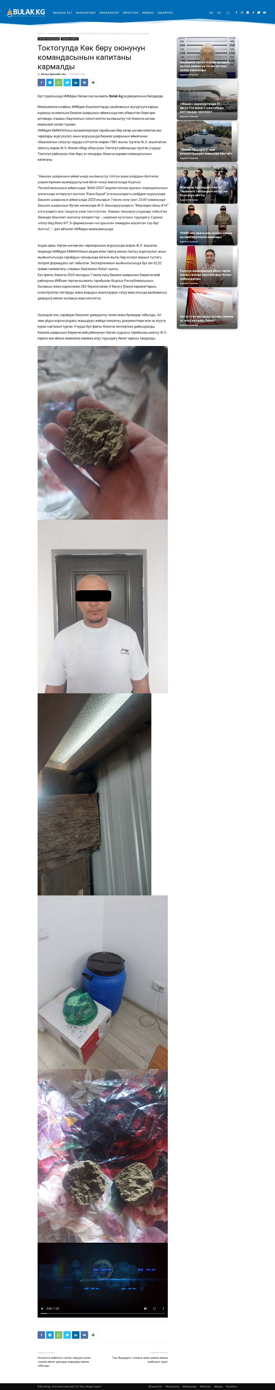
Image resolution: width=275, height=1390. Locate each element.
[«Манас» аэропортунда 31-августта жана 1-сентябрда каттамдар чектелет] (207, 95)
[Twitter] (259, 13)
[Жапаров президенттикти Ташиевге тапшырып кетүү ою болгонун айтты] (207, 183)
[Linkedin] (76, 82)
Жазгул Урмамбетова (53, 74)
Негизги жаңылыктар (59, 33)
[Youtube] (264, 13)
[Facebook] (236, 13)
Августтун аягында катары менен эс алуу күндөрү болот (206, 318)
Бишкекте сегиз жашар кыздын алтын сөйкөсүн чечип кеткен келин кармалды (205, 66)
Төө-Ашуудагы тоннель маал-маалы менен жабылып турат (140, 1359)
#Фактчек (205, 1386)
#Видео (218, 1386)
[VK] (84, 82)
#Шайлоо (231, 1386)
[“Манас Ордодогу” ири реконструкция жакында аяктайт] (207, 141)
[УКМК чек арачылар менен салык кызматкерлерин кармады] (207, 224)
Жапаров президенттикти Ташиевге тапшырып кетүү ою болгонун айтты (204, 191)
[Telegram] (247, 13)
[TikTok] (253, 13)
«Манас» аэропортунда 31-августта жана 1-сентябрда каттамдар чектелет (202, 108)
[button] (228, 13)
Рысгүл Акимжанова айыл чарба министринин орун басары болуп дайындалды (205, 275)
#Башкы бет (155, 1386)
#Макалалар (189, 1386)
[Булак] (26, 12)
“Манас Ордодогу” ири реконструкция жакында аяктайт (206, 151)
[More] (93, 82)
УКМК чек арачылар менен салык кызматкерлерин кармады (206, 235)
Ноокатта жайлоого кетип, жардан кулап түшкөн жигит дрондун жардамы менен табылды (64, 1361)
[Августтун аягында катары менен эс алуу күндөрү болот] (207, 306)
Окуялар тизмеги (70, 38)
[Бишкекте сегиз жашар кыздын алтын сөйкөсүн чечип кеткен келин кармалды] (207, 57)
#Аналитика (172, 1386)
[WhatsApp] (58, 82)
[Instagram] (242, 13)
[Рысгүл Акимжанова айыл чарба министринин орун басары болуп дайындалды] (207, 266)
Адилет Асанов (189, 74)
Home (41, 33)
